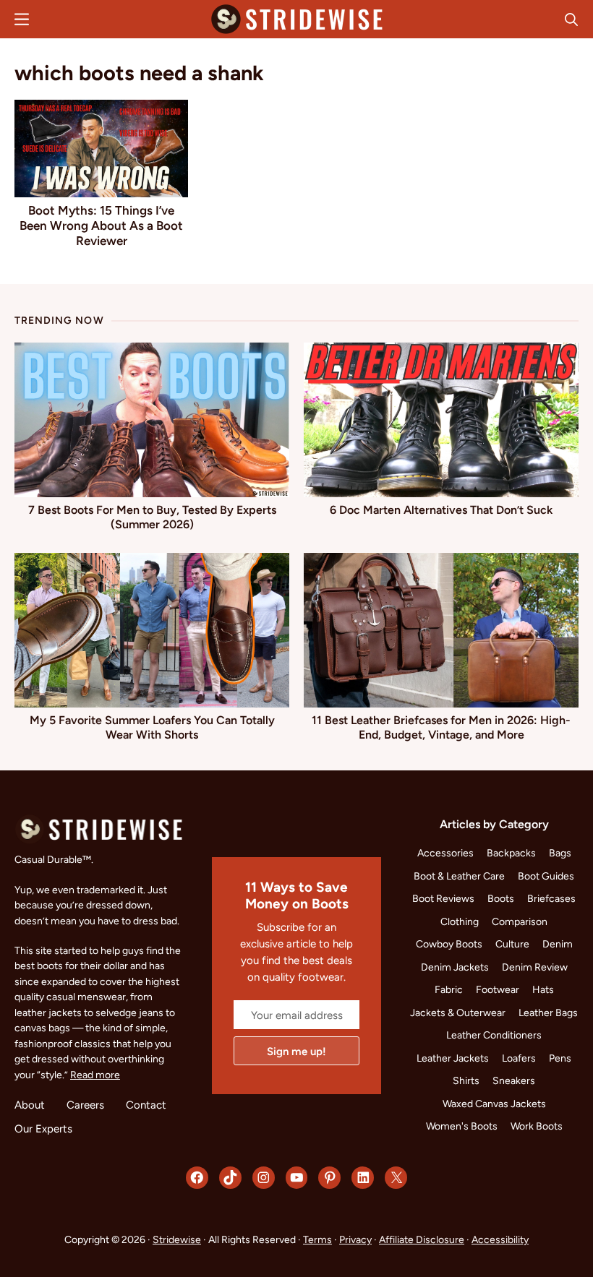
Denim (557, 943)
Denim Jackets (455, 966)
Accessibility (500, 1239)
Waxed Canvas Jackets (494, 1103)
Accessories (445, 852)
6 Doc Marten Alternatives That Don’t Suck (441, 510)
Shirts (466, 1080)
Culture (512, 943)
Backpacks (511, 852)
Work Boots (537, 1125)
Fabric (449, 989)
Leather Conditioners (494, 1034)
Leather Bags (548, 1012)
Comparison (519, 921)
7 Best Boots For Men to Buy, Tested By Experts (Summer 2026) (152, 517)
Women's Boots (462, 1125)
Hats (543, 989)
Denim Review (535, 966)
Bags (560, 852)
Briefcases (551, 898)
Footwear (497, 989)
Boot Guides (546, 875)
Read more (95, 1074)
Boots (500, 898)
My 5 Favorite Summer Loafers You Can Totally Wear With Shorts (152, 727)
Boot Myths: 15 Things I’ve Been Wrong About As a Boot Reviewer (101, 225)
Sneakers (513, 1080)
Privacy (355, 1239)
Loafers (519, 1058)
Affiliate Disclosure (421, 1239)
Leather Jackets (453, 1058)
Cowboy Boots (449, 943)
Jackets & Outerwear (457, 1012)
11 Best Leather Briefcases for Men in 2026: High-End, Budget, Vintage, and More (441, 727)
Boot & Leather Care (459, 875)
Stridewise (177, 1239)
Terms (317, 1239)
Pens (560, 1058)
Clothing (459, 921)
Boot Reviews (443, 898)
